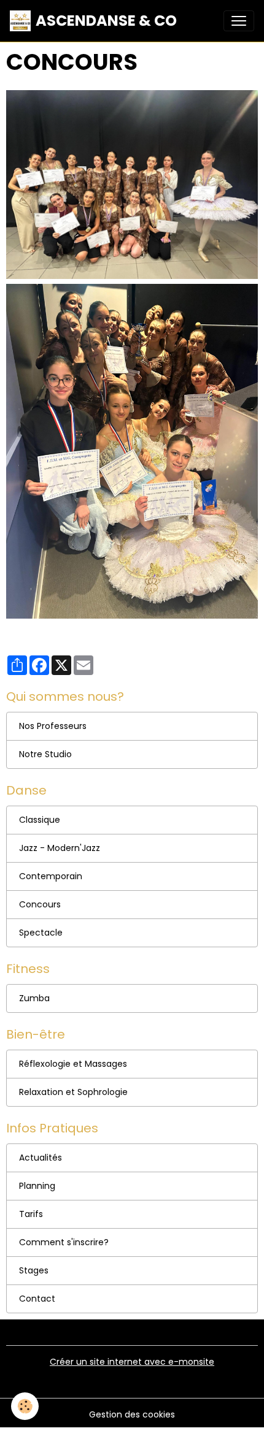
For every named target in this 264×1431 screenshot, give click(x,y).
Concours (40, 904)
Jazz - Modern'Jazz (59, 848)
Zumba (34, 998)
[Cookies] (25, 1406)
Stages (34, 1270)
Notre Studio (45, 754)
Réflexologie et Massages (73, 1064)
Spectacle (41, 932)
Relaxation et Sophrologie (73, 1092)
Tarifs (31, 1214)
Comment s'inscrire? (64, 1242)
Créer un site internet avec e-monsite (132, 1362)
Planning (37, 1186)
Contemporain (50, 876)
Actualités (40, 1157)
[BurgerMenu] (238, 20)
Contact (37, 1298)
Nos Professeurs (53, 726)
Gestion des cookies (132, 1414)
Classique (39, 820)
